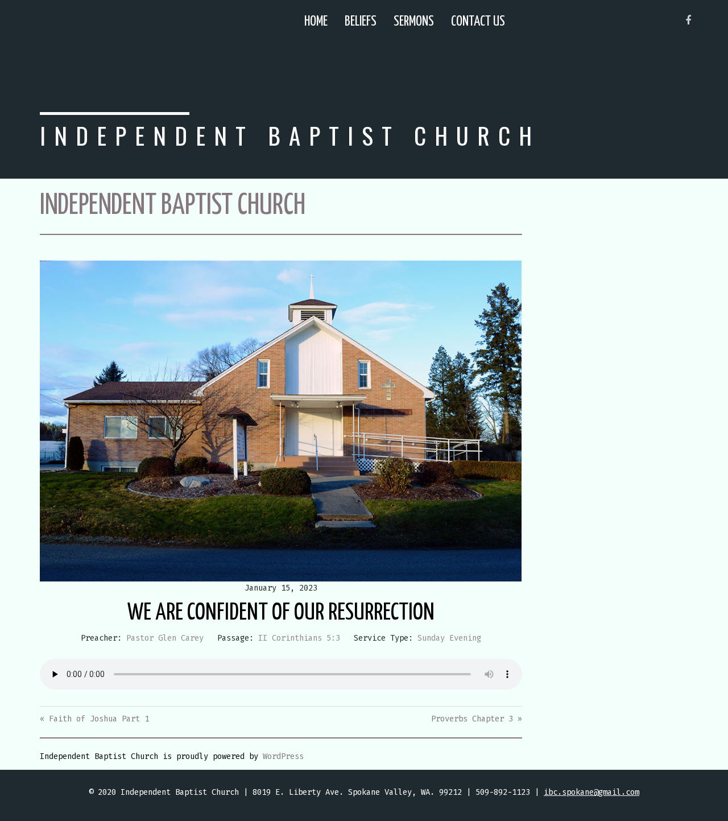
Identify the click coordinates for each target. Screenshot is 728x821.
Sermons (414, 21)
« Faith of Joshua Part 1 (94, 719)
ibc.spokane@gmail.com (591, 792)
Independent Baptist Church (290, 135)
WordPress (283, 756)
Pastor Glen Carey (165, 638)
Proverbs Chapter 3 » (476, 719)
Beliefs (361, 21)
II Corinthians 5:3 (299, 638)
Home (316, 21)
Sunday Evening (449, 638)
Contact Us (478, 21)
